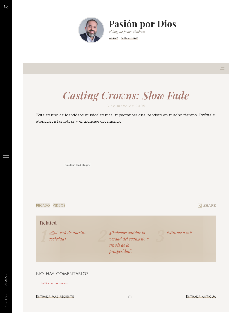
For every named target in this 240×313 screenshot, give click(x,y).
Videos (59, 205)
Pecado (43, 205)
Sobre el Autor (129, 38)
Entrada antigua (201, 296)
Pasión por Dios (143, 23)
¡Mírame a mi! (179, 232)
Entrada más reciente (55, 296)
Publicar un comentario (54, 283)
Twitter (113, 38)
